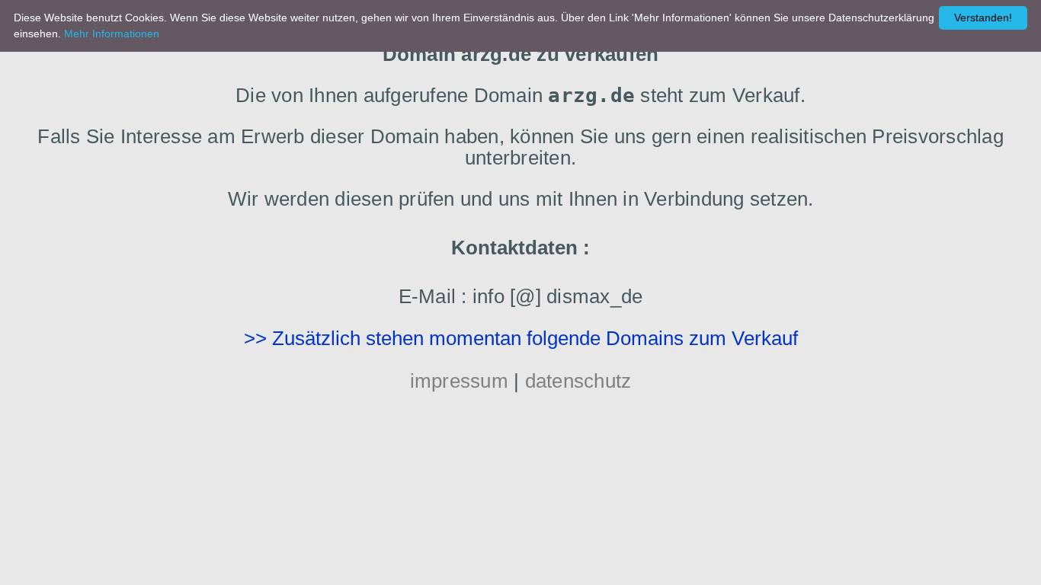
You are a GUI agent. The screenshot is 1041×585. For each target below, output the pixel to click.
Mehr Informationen (111, 33)
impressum (459, 380)
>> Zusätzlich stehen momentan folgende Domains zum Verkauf (521, 338)
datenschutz (578, 380)
